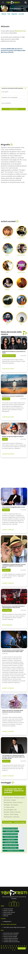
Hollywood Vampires (9, 356)
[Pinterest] (12, 904)
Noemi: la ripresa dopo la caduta (12, 436)
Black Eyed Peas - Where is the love (13, 802)
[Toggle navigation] (3, 2)
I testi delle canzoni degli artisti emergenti (14, 927)
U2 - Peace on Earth (9, 807)
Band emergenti (7, 914)
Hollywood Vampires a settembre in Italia (13, 352)
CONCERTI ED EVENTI (8, 369)
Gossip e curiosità (8, 910)
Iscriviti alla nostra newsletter (11, 933)
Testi (8, 14)
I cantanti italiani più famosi (10, 938)
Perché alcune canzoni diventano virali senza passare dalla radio (13, 650)
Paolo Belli (6, 510)
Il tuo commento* (6, 103)
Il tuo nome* (5, 91)
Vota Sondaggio (7, 822)
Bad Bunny (6, 399)
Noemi (5, 439)
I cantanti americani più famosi (11, 941)
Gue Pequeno (7, 610)
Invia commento (14, 109)
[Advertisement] (14, 20)
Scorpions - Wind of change (11, 814)
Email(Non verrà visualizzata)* (10, 97)
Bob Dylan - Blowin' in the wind (12, 812)
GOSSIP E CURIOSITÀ (8, 529)
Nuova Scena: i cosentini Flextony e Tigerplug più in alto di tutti (13, 606)
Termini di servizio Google (10, 936)
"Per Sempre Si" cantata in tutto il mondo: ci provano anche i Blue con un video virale (13, 757)
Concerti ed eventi (8, 909)
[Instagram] (15, 904)
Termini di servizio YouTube (10, 935)
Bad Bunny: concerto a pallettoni (12, 396)
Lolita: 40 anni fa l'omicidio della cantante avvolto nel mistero (12, 711)
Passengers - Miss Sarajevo (11, 805)
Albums (3, 14)
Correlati (21, 14)
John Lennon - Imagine (10, 800)
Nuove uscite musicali (9, 912)
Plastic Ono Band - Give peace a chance (14, 797)
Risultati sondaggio (19, 822)
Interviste (5, 915)
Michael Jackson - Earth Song (11, 817)
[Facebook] (10, 904)
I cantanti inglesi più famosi (10, 940)
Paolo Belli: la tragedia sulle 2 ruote (13, 507)
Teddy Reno (6, 570)
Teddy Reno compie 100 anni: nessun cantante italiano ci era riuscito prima (14, 566)
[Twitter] (18, 904)
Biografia (14, 14)
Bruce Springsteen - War (10, 809)
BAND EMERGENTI (7, 625)
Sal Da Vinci (6, 761)
